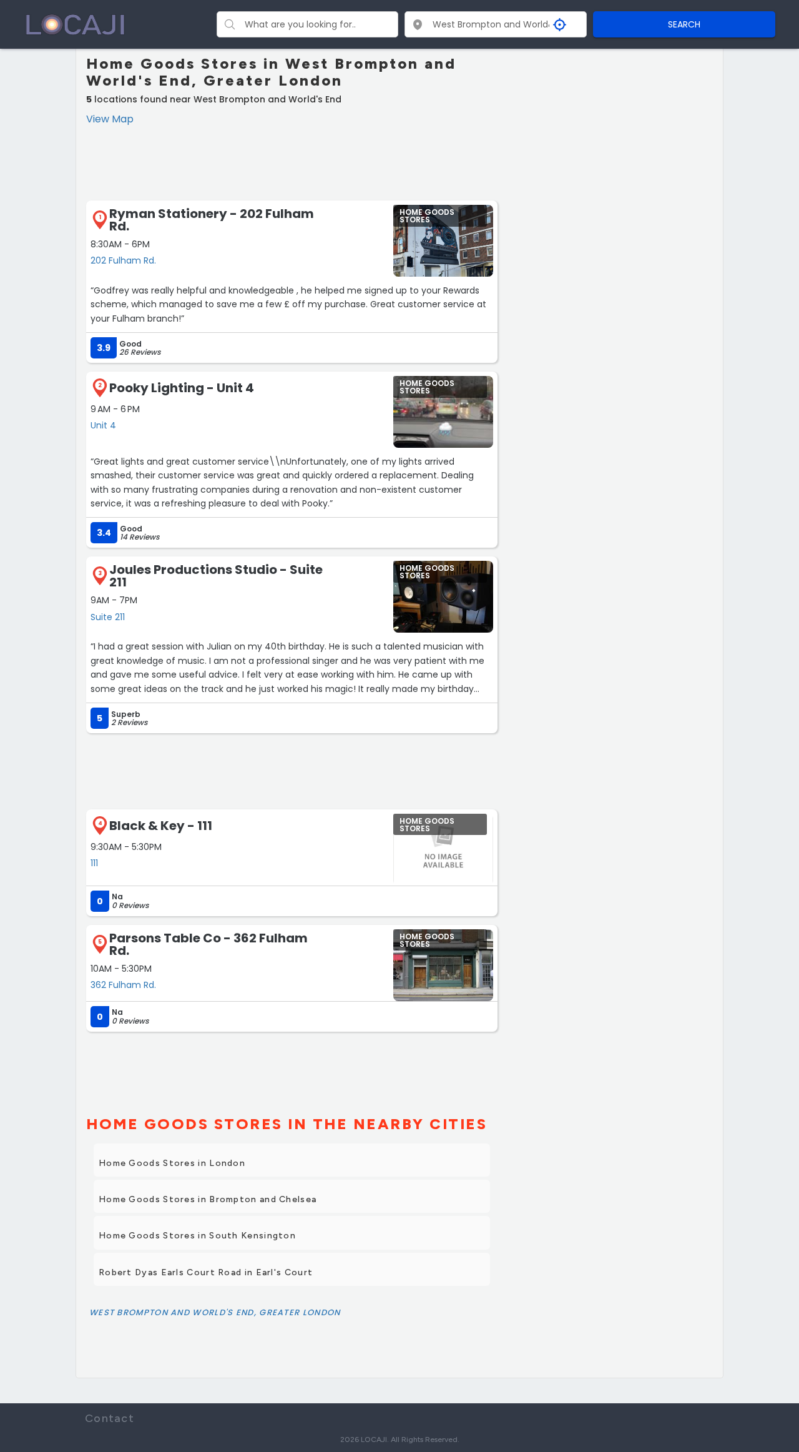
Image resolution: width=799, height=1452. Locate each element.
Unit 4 (103, 425)
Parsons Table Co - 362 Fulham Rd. (208, 944)
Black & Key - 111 (160, 825)
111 (94, 863)
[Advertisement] (292, 161)
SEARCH (684, 24)
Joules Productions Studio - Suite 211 (216, 575)
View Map (110, 119)
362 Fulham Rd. (123, 985)
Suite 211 (108, 617)
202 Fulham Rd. (123, 260)
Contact (109, 1418)
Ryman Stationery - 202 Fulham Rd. (211, 219)
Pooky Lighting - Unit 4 (181, 388)
